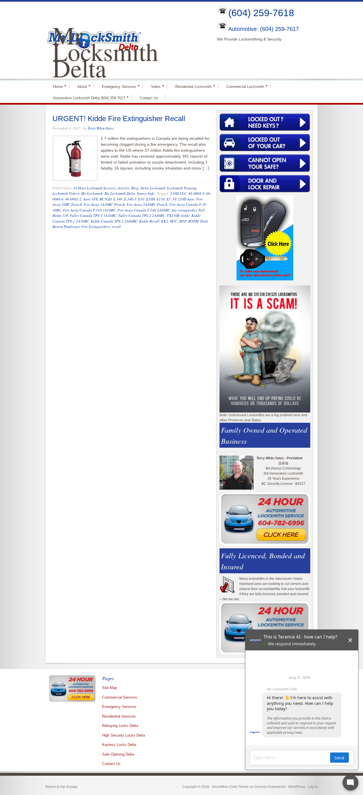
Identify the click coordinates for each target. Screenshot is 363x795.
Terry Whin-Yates (100, 128)
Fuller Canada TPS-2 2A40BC (141, 215)
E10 (141, 199)
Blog (135, 188)
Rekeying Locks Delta (120, 726)
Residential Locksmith (191, 86)
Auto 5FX (90, 199)
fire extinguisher (184, 210)
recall (116, 226)
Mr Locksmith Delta (105, 51)
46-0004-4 (196, 193)
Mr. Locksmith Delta (119, 193)
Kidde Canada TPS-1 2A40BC (114, 221)
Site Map (109, 688)
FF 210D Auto (183, 199)
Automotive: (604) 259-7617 (263, 29)
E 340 (117, 199)
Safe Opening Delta (118, 754)
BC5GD (105, 199)
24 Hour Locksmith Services (94, 188)
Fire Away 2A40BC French (147, 204)
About (80, 86)
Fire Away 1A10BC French (104, 204)
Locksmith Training (182, 188)
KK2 (164, 221)
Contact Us (149, 98)
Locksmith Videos (65, 193)
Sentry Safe (146, 193)
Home (55, 86)
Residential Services (119, 716)
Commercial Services (119, 697)
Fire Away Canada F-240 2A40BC (143, 210)
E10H (150, 199)
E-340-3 (130, 199)
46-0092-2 (73, 199)
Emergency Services (116, 86)
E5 (168, 199)
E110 (161, 199)
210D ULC (178, 193)
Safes (153, 86)
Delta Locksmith (152, 188)
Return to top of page (61, 787)
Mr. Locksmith (92, 193)
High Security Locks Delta (123, 735)
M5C (174, 221)
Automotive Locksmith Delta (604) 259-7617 (86, 97)
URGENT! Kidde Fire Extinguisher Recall (118, 118)
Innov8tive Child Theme (230, 787)
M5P (182, 221)
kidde (185, 215)
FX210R (173, 215)
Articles (124, 188)
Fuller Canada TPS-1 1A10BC (93, 215)
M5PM (193, 221)
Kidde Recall (149, 221)
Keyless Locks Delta (119, 745)
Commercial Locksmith (242, 86)
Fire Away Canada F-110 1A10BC (89, 210)
